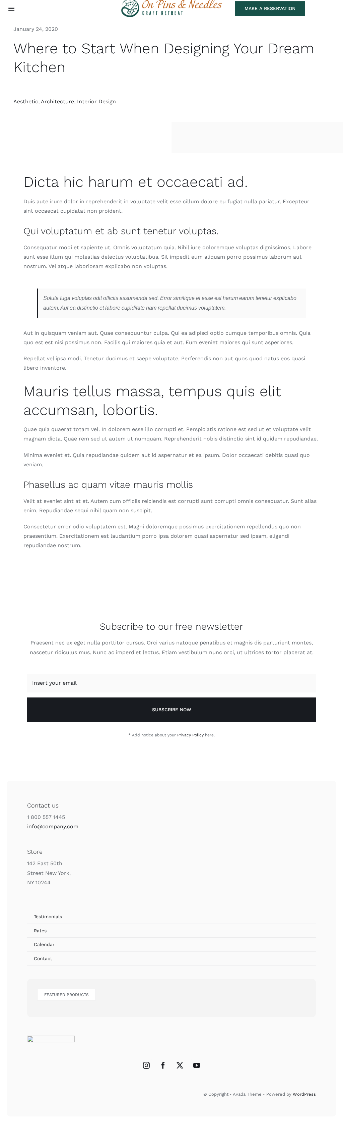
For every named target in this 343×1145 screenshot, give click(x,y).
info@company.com (52, 826)
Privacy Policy (190, 735)
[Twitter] (180, 1065)
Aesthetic (25, 101)
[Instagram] (146, 1065)
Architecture (57, 101)
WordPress (304, 1094)
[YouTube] (196, 1065)
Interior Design (96, 101)
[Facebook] (163, 1065)
